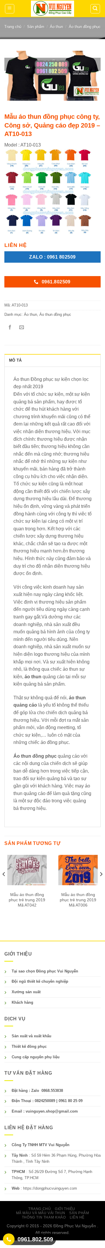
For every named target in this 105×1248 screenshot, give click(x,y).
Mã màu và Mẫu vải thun (40, 1213)
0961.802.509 (35, 1239)
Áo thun (56, 27)
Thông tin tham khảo (44, 1217)
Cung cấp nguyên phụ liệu (36, 1057)
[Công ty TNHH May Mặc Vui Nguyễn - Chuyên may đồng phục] (52, 8)
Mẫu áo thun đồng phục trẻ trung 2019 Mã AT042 (27, 900)
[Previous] (4, 885)
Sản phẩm (35, 27)
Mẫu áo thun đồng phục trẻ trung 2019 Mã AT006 (78, 900)
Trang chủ (12, 27)
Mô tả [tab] (15, 360)
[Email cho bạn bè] (21, 327)
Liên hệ (77, 1217)
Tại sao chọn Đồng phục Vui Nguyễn (45, 971)
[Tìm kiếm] (95, 8)
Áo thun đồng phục (85, 27)
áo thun (32, 676)
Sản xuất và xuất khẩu (31, 1036)
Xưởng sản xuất (26, 992)
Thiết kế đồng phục (29, 1046)
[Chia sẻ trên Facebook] (10, 327)
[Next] (101, 885)
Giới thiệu (65, 1209)
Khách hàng (22, 1002)
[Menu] (10, 8)
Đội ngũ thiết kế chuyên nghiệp (40, 981)
